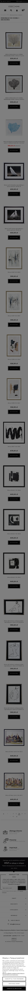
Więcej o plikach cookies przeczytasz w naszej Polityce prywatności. (13, 974)
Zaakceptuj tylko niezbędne (14, 979)
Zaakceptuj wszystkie (14, 988)
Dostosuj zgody (14, 984)
